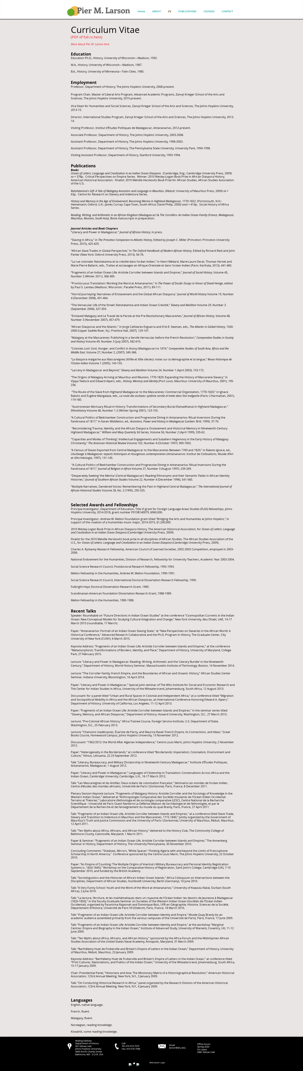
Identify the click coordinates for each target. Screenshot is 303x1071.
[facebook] (130, 1064)
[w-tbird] (134, 1063)
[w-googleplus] (137, 1064)
